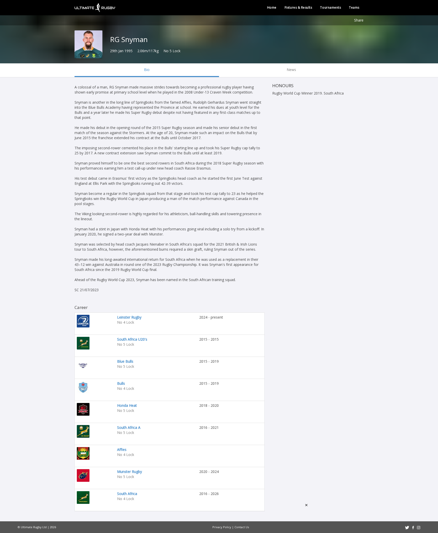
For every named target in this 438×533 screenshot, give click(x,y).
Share (358, 20)
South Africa (127, 493)
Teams (354, 7)
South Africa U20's (132, 339)
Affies (121, 449)
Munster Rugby (129, 471)
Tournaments (330, 7)
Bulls (121, 383)
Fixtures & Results (298, 7)
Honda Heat (127, 405)
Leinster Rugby (129, 317)
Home (272, 7)
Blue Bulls (125, 361)
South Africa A (128, 427)
